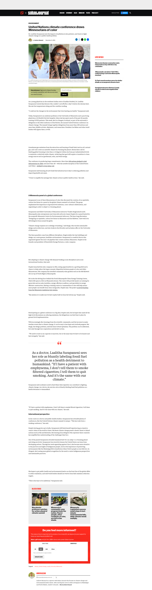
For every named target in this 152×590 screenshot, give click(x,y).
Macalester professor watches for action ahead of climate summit (39, 510)
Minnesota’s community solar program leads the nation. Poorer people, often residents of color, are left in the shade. (58, 513)
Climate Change (42, 566)
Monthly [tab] (73, 543)
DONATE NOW (39, 557)
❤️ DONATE (124, 12)
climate (36, 566)
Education (62, 13)
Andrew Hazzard (38, 40)
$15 (41, 549)
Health (75, 13)
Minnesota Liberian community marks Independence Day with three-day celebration (107, 64)
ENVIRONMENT (33, 23)
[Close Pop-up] (105, 552)
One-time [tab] (45, 543)
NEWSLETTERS (115, 12)
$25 (47, 549)
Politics (88, 13)
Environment (69, 13)
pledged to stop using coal (45, 166)
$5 (35, 549)
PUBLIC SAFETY (95, 13)
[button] (59, 92)
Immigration (81, 13)
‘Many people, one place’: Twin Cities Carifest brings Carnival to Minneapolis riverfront (107, 73)
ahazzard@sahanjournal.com (45, 577)
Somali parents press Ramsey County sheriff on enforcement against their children (107, 89)
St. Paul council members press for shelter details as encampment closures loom (108, 81)
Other (53, 549)
